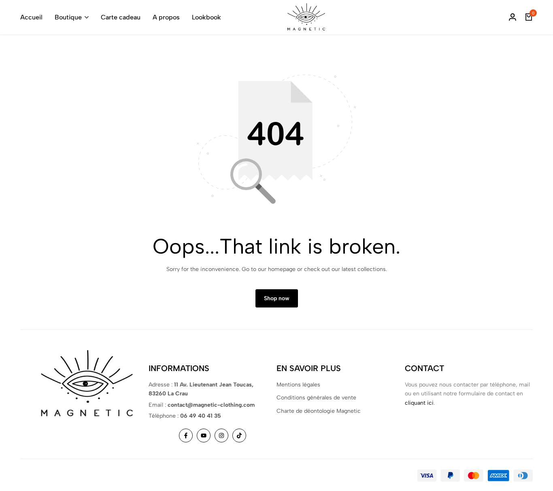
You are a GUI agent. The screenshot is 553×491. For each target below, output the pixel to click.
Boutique (68, 17)
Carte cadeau (120, 17)
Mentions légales (298, 384)
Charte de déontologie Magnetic (318, 411)
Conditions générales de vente (316, 397)
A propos (166, 17)
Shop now (276, 298)
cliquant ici (419, 402)
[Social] (186, 435)
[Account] (512, 17)
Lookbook (206, 17)
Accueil (31, 17)
